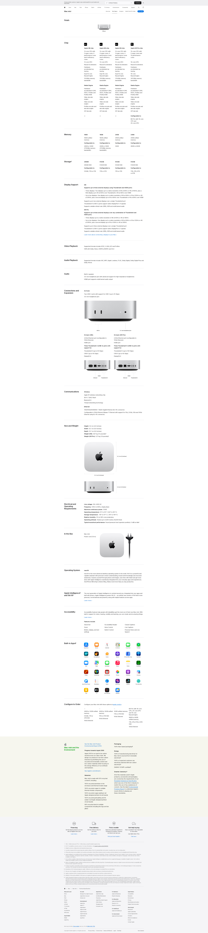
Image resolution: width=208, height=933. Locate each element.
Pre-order (141, 11)
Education (130, 896)
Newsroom (130, 909)
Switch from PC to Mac (130, 11)
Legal (114, 930)
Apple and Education (116, 901)
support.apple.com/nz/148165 (101, 846)
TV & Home (66, 906)
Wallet (65, 917)
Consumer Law (99, 906)
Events (129, 919)
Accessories (67, 910)
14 (126, 772)
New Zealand (141, 930)
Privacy (129, 900)
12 (120, 764)
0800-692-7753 (91, 926)
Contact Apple (131, 922)
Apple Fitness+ (83, 911)
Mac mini (67, 11)
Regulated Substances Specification (125, 781)
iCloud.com (82, 898)
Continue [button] (138, 2)
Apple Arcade (83, 909)
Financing (98, 898)
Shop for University (116, 905)
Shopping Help (99, 904)
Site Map (119, 930)
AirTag (65, 908)
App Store (82, 917)
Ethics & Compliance (132, 917)
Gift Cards (66, 912)
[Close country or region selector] (143, 3)
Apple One (82, 903)
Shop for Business (116, 896)
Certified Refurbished (101, 896)
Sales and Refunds (108, 930)
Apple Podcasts (83, 913)
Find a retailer (76, 926)
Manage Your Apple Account (86, 893)
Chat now (133, 836)
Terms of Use (99, 930)
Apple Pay (66, 919)
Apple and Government (117, 916)
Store (65, 893)
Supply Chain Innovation (133, 904)
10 (132, 746)
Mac (65, 896)
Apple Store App (99, 893)
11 (120, 758)
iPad (65, 898)
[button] (119, 3)
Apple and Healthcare (117, 910)
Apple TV (82, 905)
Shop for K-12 (115, 903)
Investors (130, 915)
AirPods (66, 904)
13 (130, 767)
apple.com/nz (117, 704)
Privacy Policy (91, 930)
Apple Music (83, 907)
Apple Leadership (132, 911)
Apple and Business (116, 893)
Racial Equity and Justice (133, 902)
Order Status (99, 902)
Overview (108, 11)
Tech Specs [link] (114, 11)
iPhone (65, 900)
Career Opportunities (132, 913)
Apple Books (83, 915)
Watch (65, 902)
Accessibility (130, 893)
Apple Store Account (84, 896)
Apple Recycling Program (101, 900)
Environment (131, 898)
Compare (121, 11)
